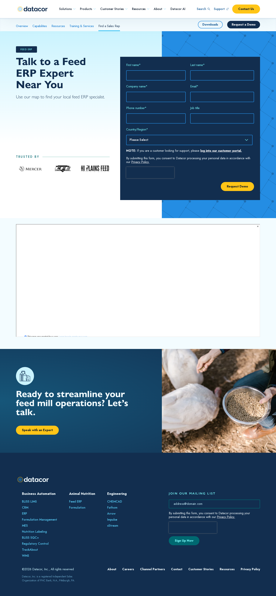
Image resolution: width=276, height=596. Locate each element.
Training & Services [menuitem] (81, 26)
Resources (139, 9)
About (158, 9)
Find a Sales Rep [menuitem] (109, 26)
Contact (176, 569)
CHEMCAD (114, 501)
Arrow (111, 513)
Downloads (210, 24)
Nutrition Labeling (34, 531)
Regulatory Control (35, 543)
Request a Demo (244, 24)
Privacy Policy (250, 569)
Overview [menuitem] (22, 26)
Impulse (112, 519)
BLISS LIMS (29, 501)
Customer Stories (112, 9)
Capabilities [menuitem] (39, 26)
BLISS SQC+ (30, 537)
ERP (24, 513)
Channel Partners (152, 569)
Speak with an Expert (37, 430)
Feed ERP (75, 501)
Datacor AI (177, 9)
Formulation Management (39, 519)
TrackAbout (30, 549)
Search (201, 9)
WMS (25, 556)
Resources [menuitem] (58, 26)
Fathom (112, 507)
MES (25, 525)
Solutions (65, 9)
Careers (128, 569)
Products (86, 9)
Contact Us (246, 9)
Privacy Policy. (140, 162)
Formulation (77, 507)
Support (219, 9)
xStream (112, 525)
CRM (25, 507)
